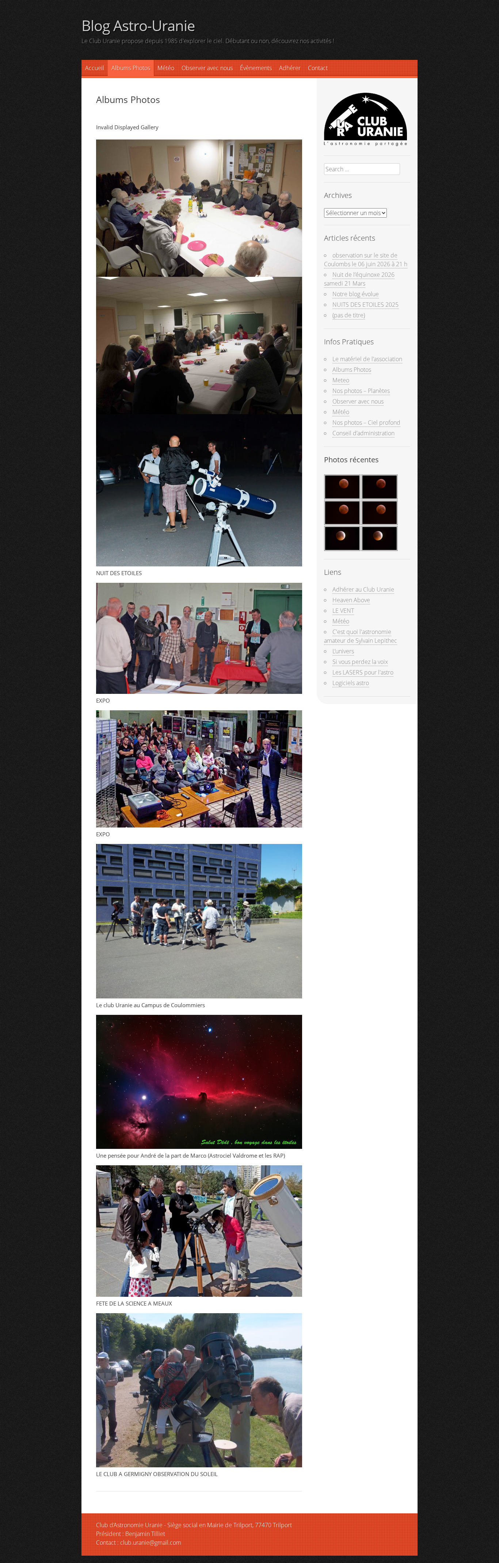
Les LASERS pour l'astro (362, 672)
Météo (340, 412)
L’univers (343, 651)
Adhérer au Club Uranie (363, 589)
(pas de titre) (348, 315)
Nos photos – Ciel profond (366, 423)
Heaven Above (351, 600)
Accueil (94, 68)
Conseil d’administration (363, 433)
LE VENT (343, 611)
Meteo (340, 380)
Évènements (256, 68)
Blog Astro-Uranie (138, 25)
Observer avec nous (207, 68)
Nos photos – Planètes (361, 391)
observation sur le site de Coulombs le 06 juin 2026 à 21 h (365, 259)
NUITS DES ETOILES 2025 (365, 305)
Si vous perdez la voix (360, 662)
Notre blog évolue (355, 294)
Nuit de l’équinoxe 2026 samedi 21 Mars (359, 279)
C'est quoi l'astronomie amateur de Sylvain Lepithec (360, 636)
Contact (318, 68)
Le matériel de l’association (367, 359)
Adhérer (290, 68)
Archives (338, 195)
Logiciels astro (350, 683)
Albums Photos (130, 68)
